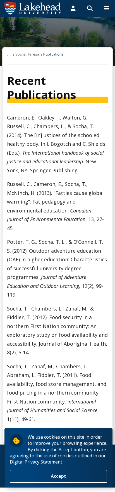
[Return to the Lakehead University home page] (32, 8)
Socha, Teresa (27, 54)
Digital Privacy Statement (36, 462)
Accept (58, 476)
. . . (9, 54)
